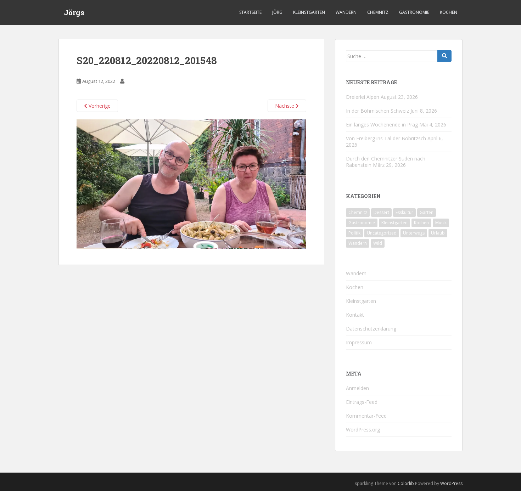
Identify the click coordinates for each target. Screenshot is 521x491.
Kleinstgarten (309, 12)
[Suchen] (444, 56)
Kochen (448, 12)
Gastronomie (414, 12)
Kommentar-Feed (366, 415)
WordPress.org (363, 429)
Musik (441, 223)
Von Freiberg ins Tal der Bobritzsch (386, 138)
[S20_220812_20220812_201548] (191, 183)
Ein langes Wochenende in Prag (382, 124)
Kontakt (355, 314)
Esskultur (404, 212)
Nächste (285, 105)
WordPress (451, 483)
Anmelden (357, 388)
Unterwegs (414, 233)
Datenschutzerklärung (371, 328)
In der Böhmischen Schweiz (377, 110)
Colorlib (406, 483)
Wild (377, 243)
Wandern (346, 12)
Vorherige (99, 105)
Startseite (250, 12)
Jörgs (74, 12)
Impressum (359, 342)
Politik (354, 233)
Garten (426, 212)
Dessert (381, 212)
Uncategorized (382, 233)
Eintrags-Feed (361, 402)
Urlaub (438, 233)
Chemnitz (377, 12)
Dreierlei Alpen (362, 97)
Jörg (277, 12)
